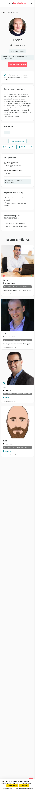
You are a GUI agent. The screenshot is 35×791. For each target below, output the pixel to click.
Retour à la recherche (10, 12)
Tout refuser (24, 786)
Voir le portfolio (9, 147)
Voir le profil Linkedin (18, 141)
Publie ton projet (12, 75)
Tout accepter (12, 786)
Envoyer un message (18, 64)
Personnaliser (7, 789)
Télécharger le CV (26, 147)
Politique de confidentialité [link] (24, 789)
